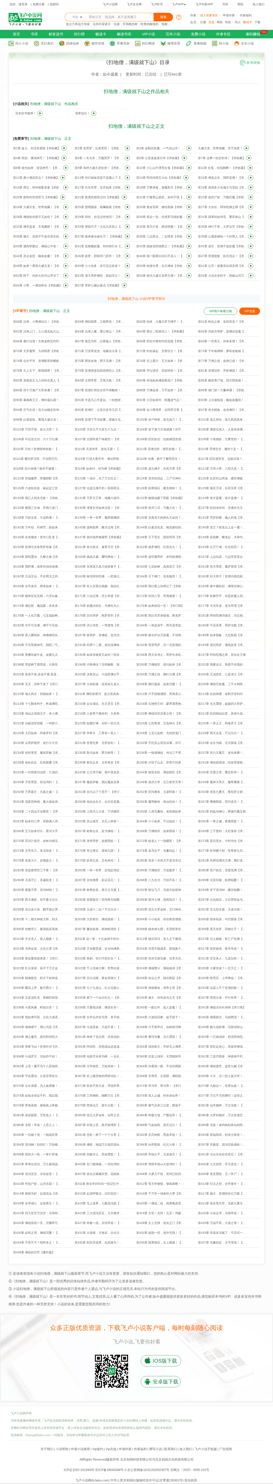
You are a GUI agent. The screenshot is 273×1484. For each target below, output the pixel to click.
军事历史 (123, 43)
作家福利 (246, 15)
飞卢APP (178, 4)
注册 (203, 22)
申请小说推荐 (80, 1449)
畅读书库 (124, 34)
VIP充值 (249, 311)
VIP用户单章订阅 (220, 311)
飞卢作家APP (204, 4)
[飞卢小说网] (27, 24)
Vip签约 (97, 1449)
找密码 (54, 4)
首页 (16, 34)
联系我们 (170, 1449)
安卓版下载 (165, 1382)
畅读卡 (247, 22)
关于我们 (47, 1449)
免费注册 (39, 4)
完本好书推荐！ (25, 113)
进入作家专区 (209, 15)
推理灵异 (173, 43)
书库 (34, 34)
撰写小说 (155, 1449)
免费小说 (198, 34)
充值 (211, 22)
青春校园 (200, 43)
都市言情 (97, 43)
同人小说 (21, 43)
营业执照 (190, 1480)
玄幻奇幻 (47, 43)
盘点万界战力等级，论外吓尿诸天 (88, 24)
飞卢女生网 (134, 4)
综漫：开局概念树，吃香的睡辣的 (136, 24)
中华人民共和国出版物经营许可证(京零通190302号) (147, 1480)
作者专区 (223, 34)
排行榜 (79, 34)
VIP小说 (148, 34)
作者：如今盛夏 (104, 74)
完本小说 (173, 34)
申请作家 (229, 15)
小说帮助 (62, 1449)
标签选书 (56, 34)
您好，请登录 (19, 4)
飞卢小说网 (110, 4)
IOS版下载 (165, 1361)
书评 (225, 4)
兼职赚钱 (253, 34)
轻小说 (224, 43)
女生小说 (247, 43)
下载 (257, 22)
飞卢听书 (157, 4)
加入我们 (258, 4)
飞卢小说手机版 (206, 1449)
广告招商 (225, 1449)
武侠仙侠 (72, 43)
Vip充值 (111, 1449)
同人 (238, 22)
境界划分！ (82, 113)
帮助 (240, 4)
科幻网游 (148, 43)
